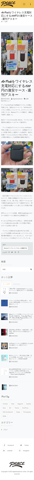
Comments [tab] (16, 284)
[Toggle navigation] (24, 4)
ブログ (5, 430)
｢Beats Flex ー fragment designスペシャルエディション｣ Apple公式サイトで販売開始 (21, 289)
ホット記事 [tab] (6, 284)
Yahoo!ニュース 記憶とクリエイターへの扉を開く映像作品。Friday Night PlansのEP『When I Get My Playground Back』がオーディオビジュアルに (21, 316)
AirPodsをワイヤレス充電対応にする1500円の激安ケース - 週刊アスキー (21, 344)
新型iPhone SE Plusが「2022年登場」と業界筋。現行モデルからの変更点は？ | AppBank (20, 331)
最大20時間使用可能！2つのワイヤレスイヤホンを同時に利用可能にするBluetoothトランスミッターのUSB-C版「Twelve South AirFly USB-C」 (20, 371)
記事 (6, 21)
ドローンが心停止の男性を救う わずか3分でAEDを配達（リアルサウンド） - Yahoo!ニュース (21, 302)
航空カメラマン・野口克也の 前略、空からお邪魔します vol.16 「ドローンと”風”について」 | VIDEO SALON (20, 357)
